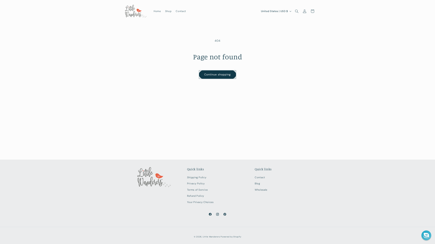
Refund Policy (195, 196)
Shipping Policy (196, 177)
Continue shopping (217, 74)
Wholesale (261, 189)
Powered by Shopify (231, 237)
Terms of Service (197, 189)
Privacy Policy (196, 183)
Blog (257, 183)
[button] (297, 11)
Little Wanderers (211, 237)
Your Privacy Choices (200, 202)
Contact (260, 177)
